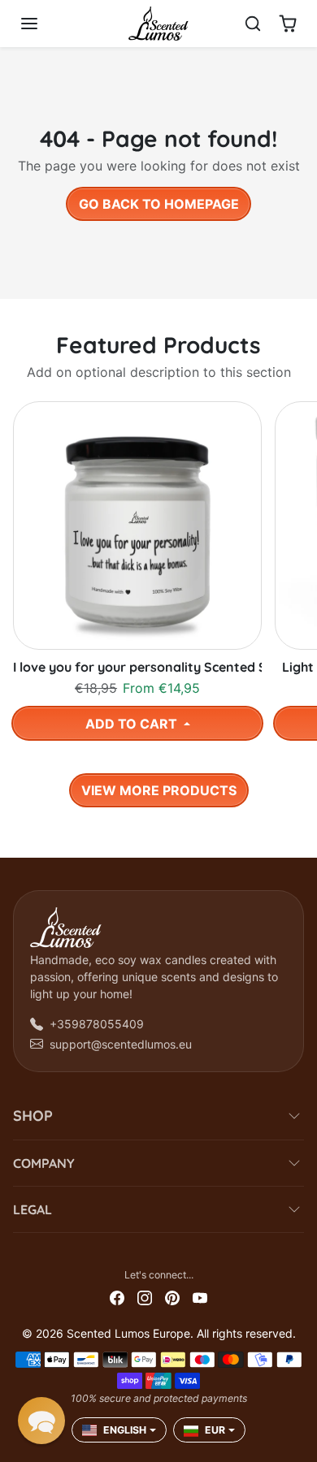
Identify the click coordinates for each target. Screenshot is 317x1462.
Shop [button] (33, 1115)
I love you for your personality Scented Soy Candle (137, 667)
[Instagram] (144, 1296)
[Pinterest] (172, 1296)
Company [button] (44, 1163)
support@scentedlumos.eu (121, 1044)
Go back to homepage (159, 204)
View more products (159, 790)
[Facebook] (117, 1296)
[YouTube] (200, 1296)
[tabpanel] (158, 600)
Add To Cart (132, 724)
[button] (45, 24)
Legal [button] (32, 1209)
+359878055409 (97, 1024)
